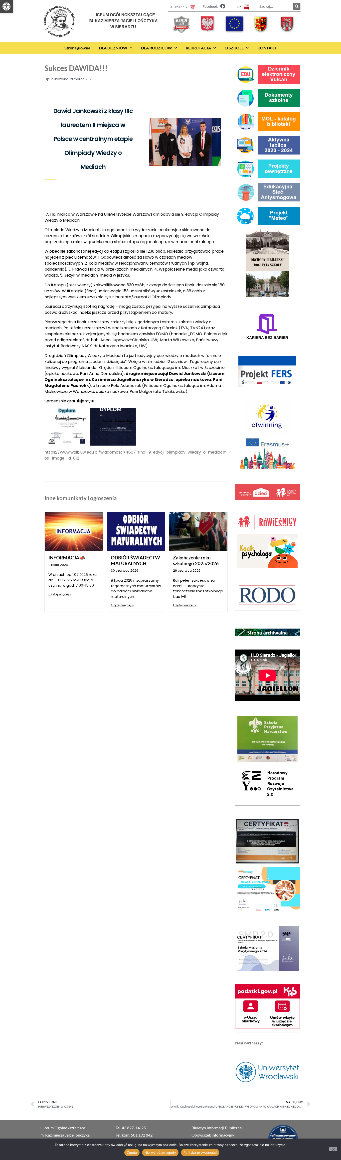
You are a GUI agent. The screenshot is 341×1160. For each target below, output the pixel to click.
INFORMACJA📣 (66, 557)
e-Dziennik (178, 7)
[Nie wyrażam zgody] (333, 1149)
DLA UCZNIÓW (113, 47)
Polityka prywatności (200, 1153)
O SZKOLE (234, 47)
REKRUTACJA (198, 47)
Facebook (210, 6)
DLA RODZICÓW (156, 47)
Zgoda (132, 1153)
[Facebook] (222, 6)
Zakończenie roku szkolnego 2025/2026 (196, 560)
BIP (238, 7)
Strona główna (77, 47)
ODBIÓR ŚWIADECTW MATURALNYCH (135, 560)
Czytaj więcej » (59, 594)
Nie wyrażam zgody (160, 1153)
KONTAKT (267, 47)
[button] (6, 6)
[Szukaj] (296, 6)
